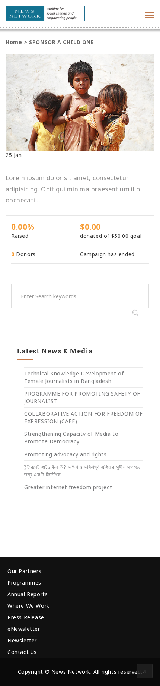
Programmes (24, 582)
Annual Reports (27, 594)
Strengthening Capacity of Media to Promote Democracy (71, 437)
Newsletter (22, 640)
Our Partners (24, 571)
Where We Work (28, 605)
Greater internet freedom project (68, 487)
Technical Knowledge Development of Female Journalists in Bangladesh (74, 377)
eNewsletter (23, 628)
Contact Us (22, 651)
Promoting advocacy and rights (65, 454)
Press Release (25, 617)
